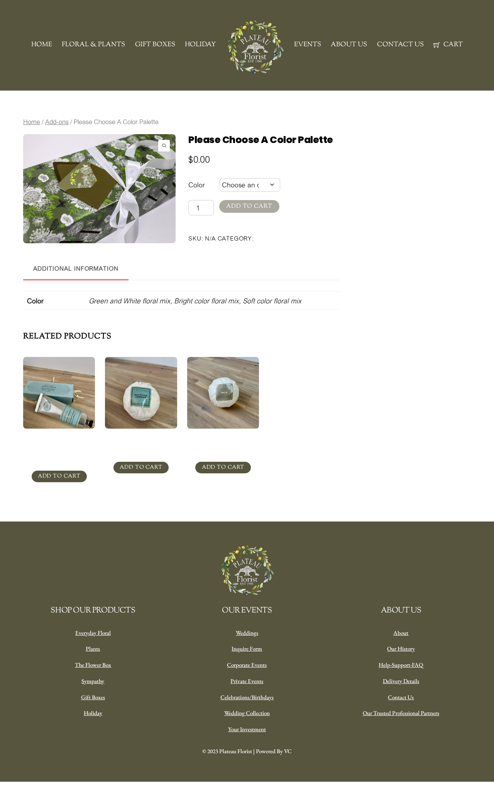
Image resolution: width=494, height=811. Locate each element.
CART (452, 44)
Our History (401, 648)
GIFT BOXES (155, 44)
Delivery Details (401, 681)
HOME (41, 44)
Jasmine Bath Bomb (141, 440)
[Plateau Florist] (255, 47)
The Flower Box (93, 664)
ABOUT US (349, 44)
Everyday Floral (93, 632)
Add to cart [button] (59, 476)
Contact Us (401, 697)
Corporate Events (247, 664)
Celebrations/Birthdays (247, 697)
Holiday (93, 713)
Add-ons (57, 122)
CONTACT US (400, 44)
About (400, 632)
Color (196, 184)
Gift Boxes (93, 697)
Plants (93, 648)
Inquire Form (247, 648)
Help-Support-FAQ (401, 664)
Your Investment (247, 729)
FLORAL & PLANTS (93, 44)
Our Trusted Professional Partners (401, 713)
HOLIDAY (200, 44)
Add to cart (249, 206)
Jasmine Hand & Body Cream (59, 445)
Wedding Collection (247, 713)
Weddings (247, 632)
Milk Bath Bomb (223, 440)
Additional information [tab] (75, 268)
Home (31, 122)
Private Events (246, 681)
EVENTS (307, 44)
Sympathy (92, 681)
